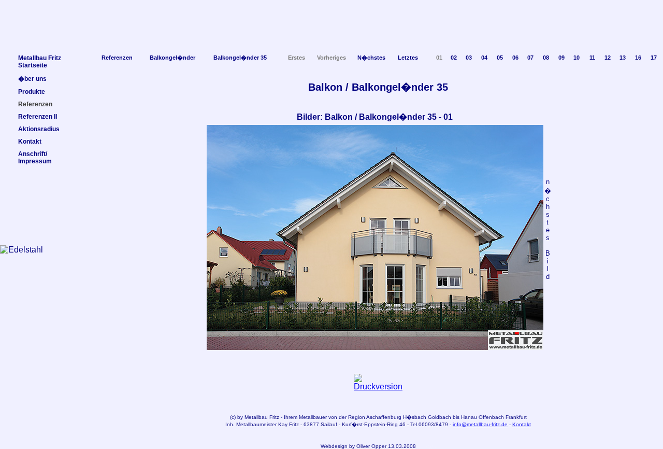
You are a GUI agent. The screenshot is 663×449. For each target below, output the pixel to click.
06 (515, 57)
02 (454, 57)
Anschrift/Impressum (35, 157)
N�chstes (371, 57)
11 (592, 57)
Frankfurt (516, 417)
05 (500, 57)
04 (484, 57)
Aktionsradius (39, 129)
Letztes (408, 57)
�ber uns (32, 78)
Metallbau (256, 417)
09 (561, 57)
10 (576, 57)
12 (607, 57)
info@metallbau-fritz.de (480, 424)
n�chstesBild (547, 229)
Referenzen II (37, 116)
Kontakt (521, 424)
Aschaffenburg (383, 417)
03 (469, 57)
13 (622, 57)
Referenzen (117, 57)
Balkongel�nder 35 (240, 57)
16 (638, 57)
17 (654, 57)
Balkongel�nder (172, 57)
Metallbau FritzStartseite (39, 61)
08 (546, 57)
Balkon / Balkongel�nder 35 (378, 87)
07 (530, 57)
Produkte (31, 91)
